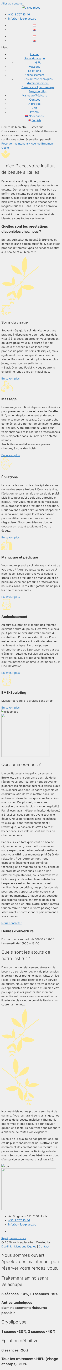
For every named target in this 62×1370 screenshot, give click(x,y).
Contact (34, 99)
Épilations (34, 70)
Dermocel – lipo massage (38, 87)
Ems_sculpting (38, 91)
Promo (34, 112)
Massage (34, 66)
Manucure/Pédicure (34, 95)
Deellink (6, 1246)
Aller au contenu (12, 3)
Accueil (34, 54)
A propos (34, 103)
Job (34, 108)
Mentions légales (25, 1246)
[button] (31, 47)
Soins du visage (34, 58)
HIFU (38, 62)
